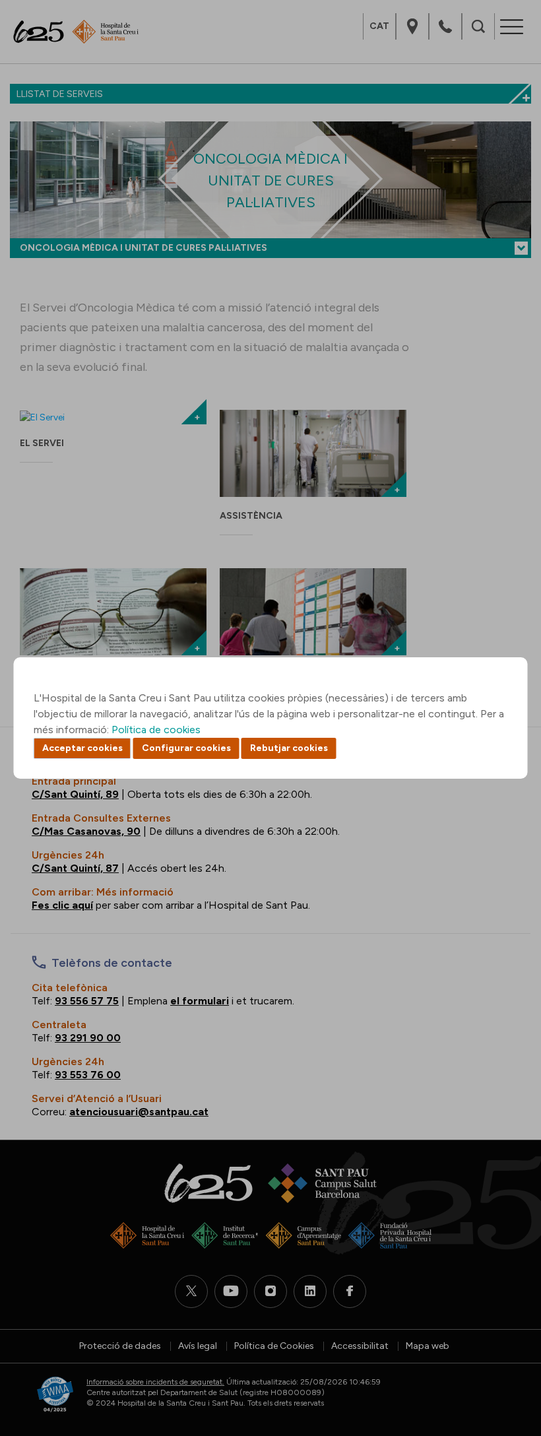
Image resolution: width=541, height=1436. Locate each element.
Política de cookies (156, 729)
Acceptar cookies (82, 748)
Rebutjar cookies (289, 748)
